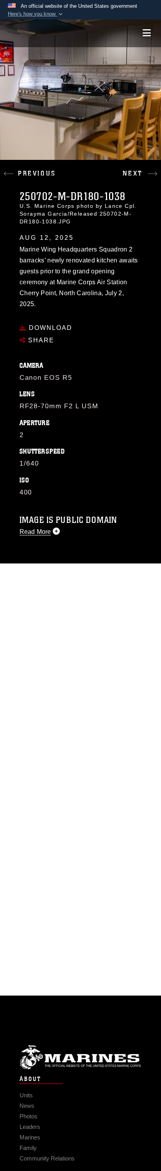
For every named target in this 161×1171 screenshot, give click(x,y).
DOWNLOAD (49, 327)
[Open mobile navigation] (146, 33)
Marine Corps (80, 1057)
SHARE (40, 340)
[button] (36, 14)
